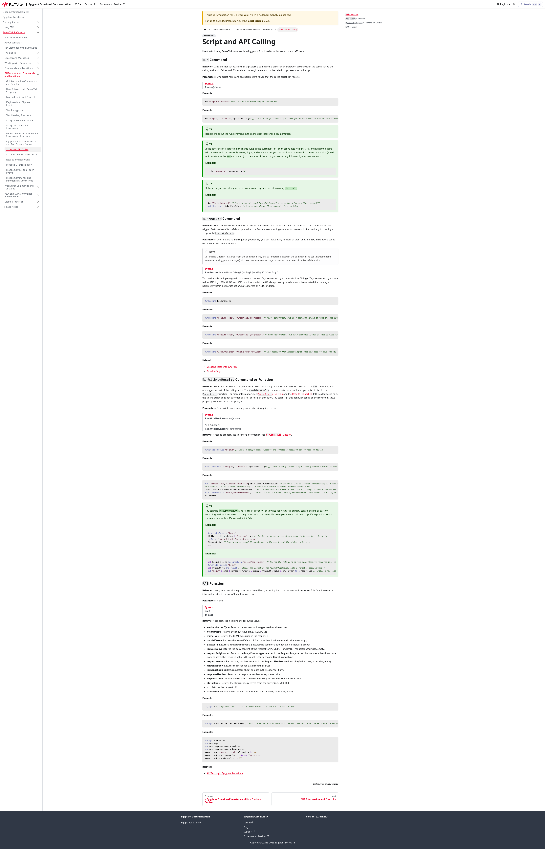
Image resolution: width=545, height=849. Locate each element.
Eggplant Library (190, 822)
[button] (21, 22)
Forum (247, 822)
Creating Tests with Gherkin (222, 366)
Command (352, 14)
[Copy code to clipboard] (335, 101)
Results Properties (302, 394)
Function (270, 394)
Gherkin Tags (214, 371)
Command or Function (364, 22)
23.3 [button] (77, 4)
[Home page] (205, 29)
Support (89, 4)
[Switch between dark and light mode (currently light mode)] (514, 4)
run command (236, 133)
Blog (246, 827)
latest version (255, 20)
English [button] (504, 4)
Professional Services (111, 4)
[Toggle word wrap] (329, 118)
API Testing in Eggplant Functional (225, 773)
